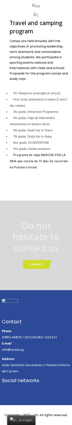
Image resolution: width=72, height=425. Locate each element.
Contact (36, 264)
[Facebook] (7, 391)
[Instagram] (17, 391)
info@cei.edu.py (13, 349)
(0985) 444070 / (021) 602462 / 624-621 (29, 337)
